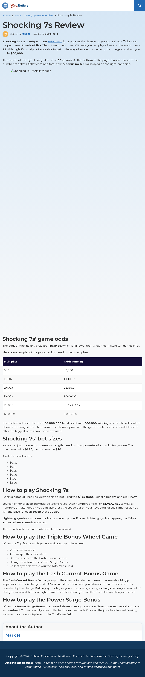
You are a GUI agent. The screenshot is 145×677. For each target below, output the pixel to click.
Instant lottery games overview (33, 15)
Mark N (12, 635)
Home (7, 15)
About (66, 656)
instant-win (55, 41)
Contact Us (80, 656)
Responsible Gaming (104, 656)
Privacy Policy (129, 656)
